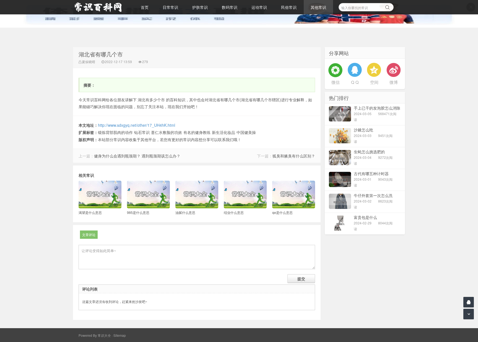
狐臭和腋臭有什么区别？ (293, 156)
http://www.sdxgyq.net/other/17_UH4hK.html (136, 125)
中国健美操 (246, 132)
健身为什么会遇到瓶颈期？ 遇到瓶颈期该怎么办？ (137, 156)
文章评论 (88, 234)
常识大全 (104, 335)
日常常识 (170, 7)
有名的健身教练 (197, 132)
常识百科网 (100, 7)
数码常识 (229, 7)
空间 (374, 82)
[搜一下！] (387, 6)
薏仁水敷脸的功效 (166, 132)
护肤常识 (200, 7)
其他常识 (318, 7)
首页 (145, 7)
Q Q (355, 82)
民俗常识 (289, 7)
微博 (393, 82)
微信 (335, 82)
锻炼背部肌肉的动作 (115, 132)
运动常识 (259, 7)
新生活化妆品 (223, 132)
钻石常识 (142, 132)
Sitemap (119, 335)
